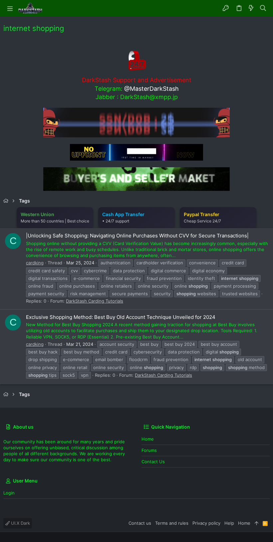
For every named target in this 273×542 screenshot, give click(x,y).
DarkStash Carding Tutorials (94, 301)
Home (147, 439)
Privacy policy (206, 523)
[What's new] (251, 8)
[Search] (263, 8)
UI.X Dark (20, 523)
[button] (10, 8)
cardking (35, 262)
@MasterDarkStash (151, 88)
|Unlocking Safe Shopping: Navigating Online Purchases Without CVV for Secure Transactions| (137, 235)
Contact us (153, 461)
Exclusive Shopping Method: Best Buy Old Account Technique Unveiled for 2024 (120, 317)
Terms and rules (171, 523)
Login (9, 492)
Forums (149, 450)
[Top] (256, 523)
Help (229, 523)
